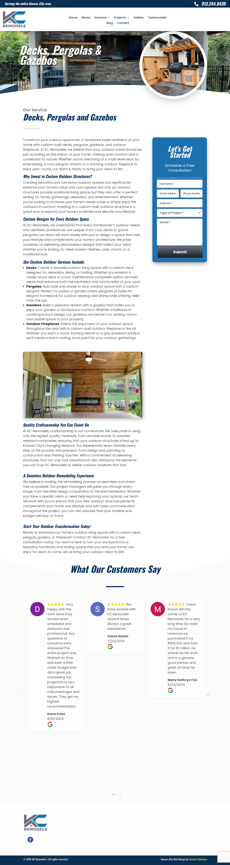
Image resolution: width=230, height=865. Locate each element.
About (85, 18)
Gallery (139, 18)
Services (100, 18)
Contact (123, 23)
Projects (120, 18)
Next (208, 695)
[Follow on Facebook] (30, 840)
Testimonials (157, 18)
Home (73, 18)
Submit (180, 251)
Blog (109, 23)
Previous (22, 695)
